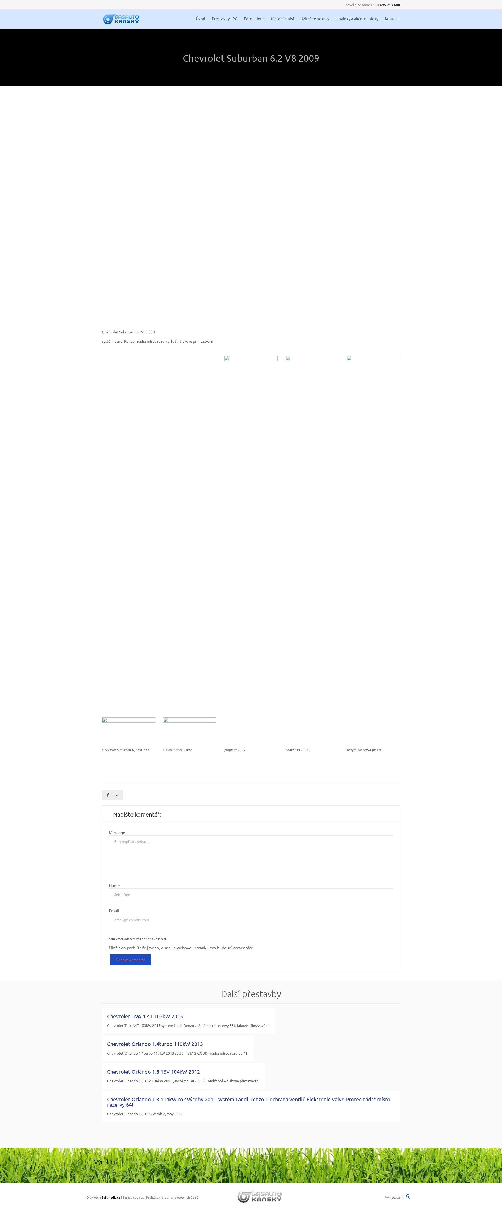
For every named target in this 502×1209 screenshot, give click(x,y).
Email (114, 910)
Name (114, 885)
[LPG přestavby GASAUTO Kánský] (121, 19)
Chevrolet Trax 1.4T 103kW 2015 (145, 1016)
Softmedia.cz (111, 1197)
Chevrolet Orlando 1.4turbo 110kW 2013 (155, 1044)
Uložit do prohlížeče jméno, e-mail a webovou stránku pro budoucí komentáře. (181, 947)
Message (117, 832)
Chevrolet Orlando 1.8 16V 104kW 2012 (153, 1071)
